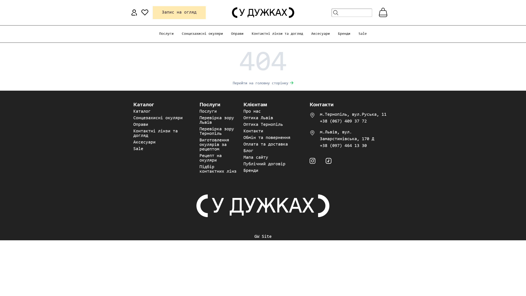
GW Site (263, 237)
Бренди (344, 34)
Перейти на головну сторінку (260, 83)
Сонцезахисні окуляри (202, 34)
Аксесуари (320, 34)
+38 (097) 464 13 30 (343, 146)
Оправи (237, 34)
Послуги (166, 34)
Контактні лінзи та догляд (277, 34)
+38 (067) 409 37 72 (343, 121)
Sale (363, 34)
